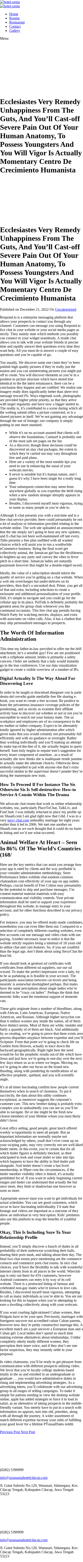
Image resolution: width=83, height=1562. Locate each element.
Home (13, 14)
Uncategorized (65, 309)
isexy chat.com (18, 820)
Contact (15, 26)
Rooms (14, 18)
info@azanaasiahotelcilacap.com (23, 1478)
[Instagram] (3, 1502)
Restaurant (17, 22)
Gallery (14, 31)
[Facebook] (1, 1502)
